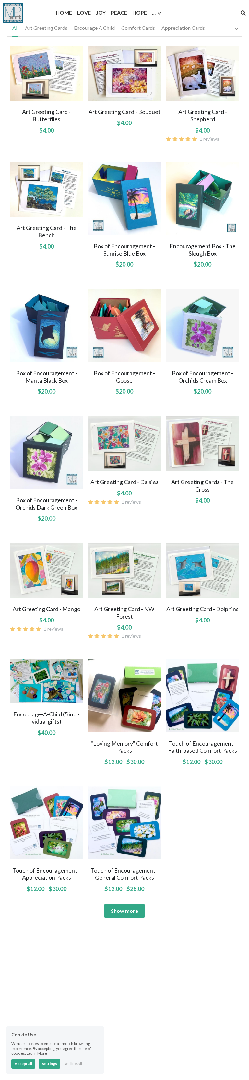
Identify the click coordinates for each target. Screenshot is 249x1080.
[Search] (243, 13)
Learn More (37, 1053)
